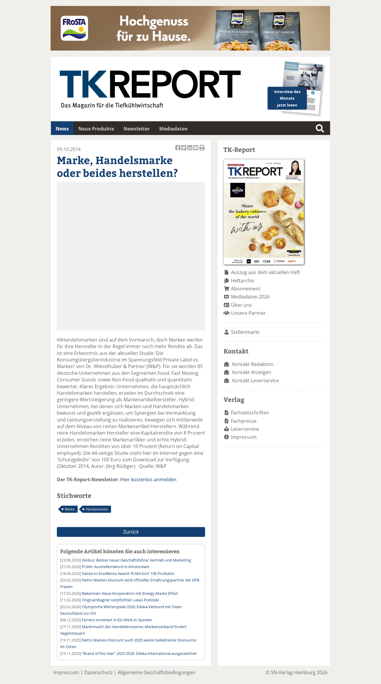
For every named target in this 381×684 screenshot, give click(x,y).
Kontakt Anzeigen (251, 372)
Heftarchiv (242, 280)
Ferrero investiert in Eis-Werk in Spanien (117, 619)
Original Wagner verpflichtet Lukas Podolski (120, 600)
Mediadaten (173, 128)
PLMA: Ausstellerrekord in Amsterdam (115, 566)
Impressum (244, 437)
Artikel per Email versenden (196, 151)
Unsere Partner (248, 313)
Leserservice (245, 429)
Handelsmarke (97, 509)
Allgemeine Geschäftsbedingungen (157, 672)
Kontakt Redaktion (253, 364)
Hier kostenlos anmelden (148, 479)
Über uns (241, 305)
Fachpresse (244, 421)
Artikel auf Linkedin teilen (190, 151)
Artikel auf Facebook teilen (178, 151)
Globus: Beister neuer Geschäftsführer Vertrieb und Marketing (136, 560)
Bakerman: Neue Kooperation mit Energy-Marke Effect (130, 593)
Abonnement (245, 288)
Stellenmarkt (245, 332)
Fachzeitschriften (250, 412)
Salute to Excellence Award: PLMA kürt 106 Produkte (128, 573)
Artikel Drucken (202, 151)
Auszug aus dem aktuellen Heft (265, 272)
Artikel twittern (184, 151)
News (62, 128)
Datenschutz (98, 672)
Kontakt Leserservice (255, 380)
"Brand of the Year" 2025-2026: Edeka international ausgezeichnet (139, 653)
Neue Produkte (96, 128)
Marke (69, 509)
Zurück (131, 532)
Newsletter (137, 128)
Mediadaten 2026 (250, 296)
